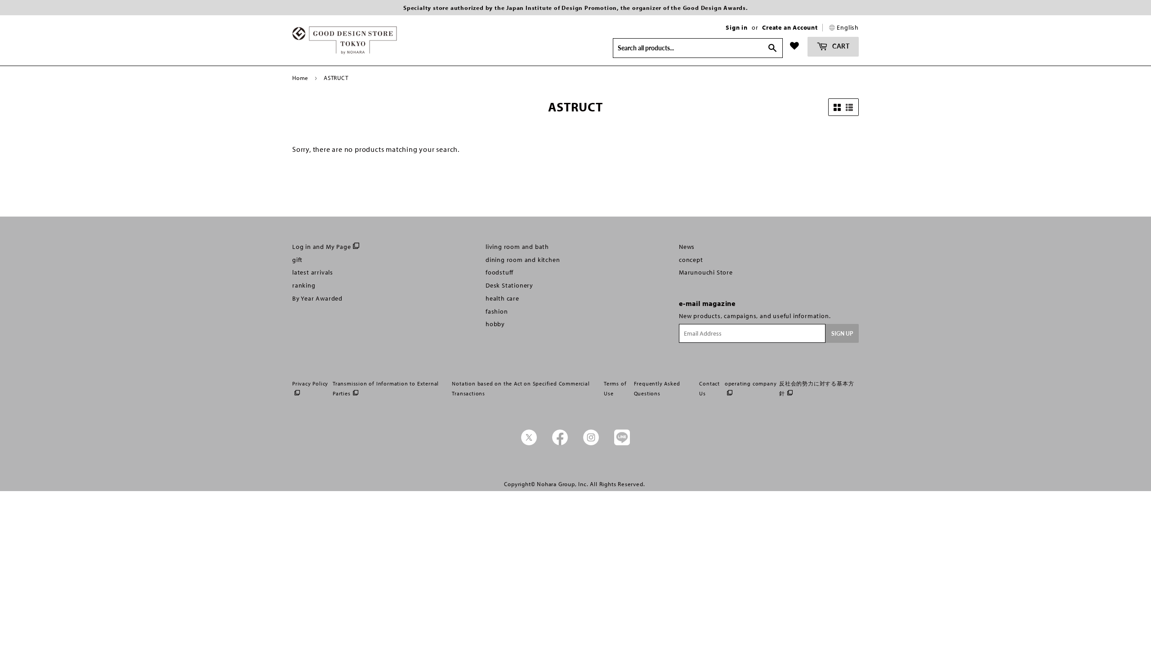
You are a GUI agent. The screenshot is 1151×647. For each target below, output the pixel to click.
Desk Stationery (509, 285)
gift (297, 260)
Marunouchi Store (706, 272)
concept (691, 260)
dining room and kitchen (523, 260)
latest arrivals (312, 272)
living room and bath (517, 247)
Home (300, 77)
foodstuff (499, 272)
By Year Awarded (317, 298)
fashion (497, 311)
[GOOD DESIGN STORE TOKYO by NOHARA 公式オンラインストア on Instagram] (591, 443)
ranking (304, 285)
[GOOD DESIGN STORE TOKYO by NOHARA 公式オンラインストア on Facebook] (560, 443)
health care (502, 298)
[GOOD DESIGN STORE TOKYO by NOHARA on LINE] (622, 443)
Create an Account (790, 27)
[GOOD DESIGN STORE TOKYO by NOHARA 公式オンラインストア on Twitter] (529, 443)
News (687, 247)
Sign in (737, 27)
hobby (495, 324)
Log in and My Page (321, 247)
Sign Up (842, 333)
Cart (840, 46)
